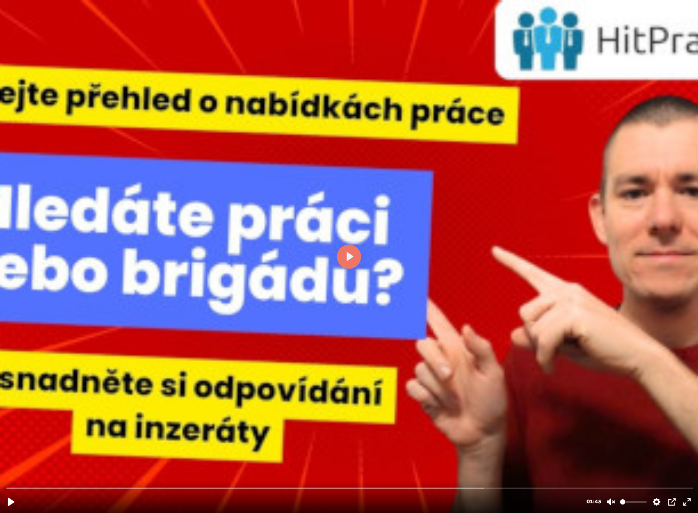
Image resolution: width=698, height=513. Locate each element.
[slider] (350, 488)
